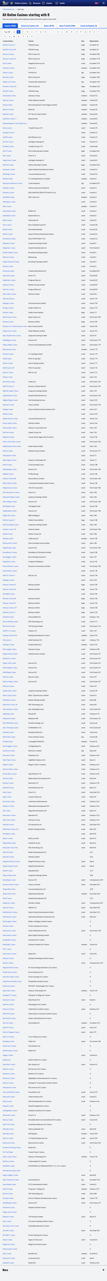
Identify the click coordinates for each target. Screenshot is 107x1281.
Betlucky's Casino (9, 658)
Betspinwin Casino (9, 1087)
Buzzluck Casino (9, 1000)
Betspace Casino (9, 1074)
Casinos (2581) (10, 25)
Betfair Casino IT (9, 520)
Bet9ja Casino (8, 179)
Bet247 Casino (8, 1027)
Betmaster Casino (9, 815)
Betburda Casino (9, 986)
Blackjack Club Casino (11, 1226)
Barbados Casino (9, 169)
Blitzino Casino (8, 354)
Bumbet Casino (8, 732)
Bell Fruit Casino (9, 1124)
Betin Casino (7, 220)
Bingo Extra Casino (10, 331)
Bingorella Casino (9, 889)
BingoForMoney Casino (11, 861)
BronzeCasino (8, 778)
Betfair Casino (8, 312)
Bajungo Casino (8, 303)
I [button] (49, 32)
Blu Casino (6, 811)
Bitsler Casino (8, 72)
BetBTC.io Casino (9, 631)
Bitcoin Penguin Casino (11, 1032)
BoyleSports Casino (10, 552)
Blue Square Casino (10, 935)
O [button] (76, 32)
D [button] (27, 32)
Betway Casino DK (9, 589)
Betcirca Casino (8, 1037)
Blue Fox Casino (8, 289)
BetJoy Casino (8, 1120)
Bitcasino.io (7, 640)
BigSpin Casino (8, 474)
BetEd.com (7, 1060)
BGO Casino (7, 151)
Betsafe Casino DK (9, 86)
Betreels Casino (8, 857)
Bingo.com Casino (9, 82)
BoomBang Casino (9, 1184)
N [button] (71, 32)
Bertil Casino (7, 465)
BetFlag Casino (8, 1134)
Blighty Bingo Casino (10, 400)
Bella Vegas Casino (9, 460)
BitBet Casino (8, 414)
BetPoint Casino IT (10, 119)
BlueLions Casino (9, 1258)
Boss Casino (7, 225)
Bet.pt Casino (8, 105)
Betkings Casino (9, 1041)
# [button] (31, 36)
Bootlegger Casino (9, 557)
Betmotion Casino (9, 931)
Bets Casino (7, 1221)
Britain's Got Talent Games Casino (15, 326)
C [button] (23, 32)
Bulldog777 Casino (10, 995)
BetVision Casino (9, 626)
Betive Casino (8, 451)
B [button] (18, 32)
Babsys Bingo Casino (10, 681)
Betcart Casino (8, 907)
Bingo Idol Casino (9, 515)
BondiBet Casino (9, 594)
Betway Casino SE (9, 585)
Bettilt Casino (8, 871)
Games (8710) (49, 25)
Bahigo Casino (8, 409)
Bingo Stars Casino (9, 160)
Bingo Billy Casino (9, 843)
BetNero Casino (8, 188)
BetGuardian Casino (10, 1249)
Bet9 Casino (7, 898)
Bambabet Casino (9, 211)
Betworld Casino (9, 1097)
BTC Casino (7, 949)
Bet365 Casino (8, 91)
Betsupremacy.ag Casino (11, 1170)
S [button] (94, 32)
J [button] (53, 32)
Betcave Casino (8, 1009)
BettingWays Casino (10, 1110)
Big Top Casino (8, 100)
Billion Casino (8, 234)
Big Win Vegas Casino (10, 391)
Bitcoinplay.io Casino (10, 709)
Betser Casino (8, 363)
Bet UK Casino (8, 142)
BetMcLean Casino (10, 317)
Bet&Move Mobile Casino (12, 981)
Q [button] (85, 32)
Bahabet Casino (8, 1263)
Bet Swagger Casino (10, 746)
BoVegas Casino (8, 645)
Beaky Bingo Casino (10, 345)
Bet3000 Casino (8, 197)
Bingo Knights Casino (10, 1175)
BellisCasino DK (8, 368)
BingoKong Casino (9, 548)
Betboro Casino (8, 806)
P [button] (81, 32)
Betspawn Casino (9, 718)
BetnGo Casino (8, 1069)
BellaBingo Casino (9, 340)
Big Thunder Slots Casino (12, 335)
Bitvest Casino (8, 266)
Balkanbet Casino (9, 216)
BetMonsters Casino (10, 1050)
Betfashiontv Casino (10, 912)
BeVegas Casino (8, 580)
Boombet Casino (9, 801)
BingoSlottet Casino (10, 395)
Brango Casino (8, 308)
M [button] (67, 32)
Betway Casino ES (9, 603)
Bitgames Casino (9, 903)
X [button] (18, 36)
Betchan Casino (8, 824)
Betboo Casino (8, 1083)
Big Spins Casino (9, 243)
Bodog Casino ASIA (10, 635)
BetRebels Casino (9, 700)
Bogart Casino (8, 764)
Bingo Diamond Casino (11, 262)
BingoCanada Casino (10, 866)
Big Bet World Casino (10, 967)
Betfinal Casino (8, 788)
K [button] (58, 32)
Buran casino (7, 128)
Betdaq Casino (8, 538)
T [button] (98, 32)
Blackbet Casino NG (10, 848)
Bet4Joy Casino (8, 1161)
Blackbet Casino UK (10, 705)
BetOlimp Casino (9, 382)
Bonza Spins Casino (10, 774)
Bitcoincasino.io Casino (11, 492)
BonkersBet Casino (10, 428)
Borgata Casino (8, 132)
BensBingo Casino (9, 880)
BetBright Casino (9, 944)
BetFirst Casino (8, 109)
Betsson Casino (8, 54)
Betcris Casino (8, 1138)
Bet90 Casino (8, 137)
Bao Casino (7, 156)
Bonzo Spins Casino (10, 423)
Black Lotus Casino (10, 1157)
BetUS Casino (8, 1189)
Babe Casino (7, 1101)
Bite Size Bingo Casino (11, 525)
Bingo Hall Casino (9, 894)
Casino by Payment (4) (88, 25)
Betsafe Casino (8, 77)
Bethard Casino (8, 285)
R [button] (90, 32)
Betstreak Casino (9, 1115)
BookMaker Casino (10, 571)
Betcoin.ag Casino (9, 349)
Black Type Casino (9, 695)
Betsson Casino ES (9, 59)
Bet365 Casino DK (9, 49)
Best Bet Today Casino (11, 977)
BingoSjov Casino (9, 248)
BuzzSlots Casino (9, 1064)
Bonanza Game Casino (11, 884)
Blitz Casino (7, 206)
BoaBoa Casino (8, 146)
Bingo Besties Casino (10, 418)
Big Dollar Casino (9, 991)
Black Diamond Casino (11, 1180)
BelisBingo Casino (9, 672)
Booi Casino (7, 63)
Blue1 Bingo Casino (10, 502)
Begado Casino (8, 1106)
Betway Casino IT (9, 612)
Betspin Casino (8, 114)
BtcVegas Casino (9, 834)
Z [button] (27, 36)
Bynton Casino (8, 963)
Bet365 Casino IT (9, 45)
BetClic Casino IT (9, 575)
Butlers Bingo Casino (10, 252)
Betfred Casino (8, 165)
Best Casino (7, 1253)
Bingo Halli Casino (9, 663)
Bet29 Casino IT (9, 386)
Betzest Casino (8, 783)
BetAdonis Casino (9, 239)
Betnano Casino (8, 405)
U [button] (4, 36)
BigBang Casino (8, 714)
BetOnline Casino (9, 737)
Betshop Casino (8, 192)
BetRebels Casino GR (10, 829)
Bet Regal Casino (9, 506)
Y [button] (23, 36)
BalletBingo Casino (10, 1203)
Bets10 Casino (8, 852)
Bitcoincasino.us (9, 299)
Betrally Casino (8, 1129)
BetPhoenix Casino (9, 917)
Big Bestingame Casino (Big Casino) (16, 123)
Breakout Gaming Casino (12, 1147)
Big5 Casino (7, 797)
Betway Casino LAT (10, 608)
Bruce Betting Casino (10, 621)
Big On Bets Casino (10, 483)
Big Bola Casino (8, 437)
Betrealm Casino (9, 755)
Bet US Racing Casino (10, 728)
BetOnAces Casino (9, 954)
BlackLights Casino (10, 921)
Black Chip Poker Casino (12, 442)
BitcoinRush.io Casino (10, 566)
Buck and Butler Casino (11, 1092)
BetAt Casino (7, 229)
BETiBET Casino (9, 1235)
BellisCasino (7, 359)
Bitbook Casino (8, 257)
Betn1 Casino (7, 1240)
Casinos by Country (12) (30, 25)
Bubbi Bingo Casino (10, 668)
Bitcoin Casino (8, 677)
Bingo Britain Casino (10, 654)
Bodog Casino (8, 741)
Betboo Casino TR (9, 529)
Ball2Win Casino (9, 1166)
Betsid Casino (8, 1194)
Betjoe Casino (8, 534)
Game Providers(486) (67, 25)
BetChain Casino (9, 275)
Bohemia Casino (8, 271)
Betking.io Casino (9, 202)
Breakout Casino (9, 1207)
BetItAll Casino (8, 617)
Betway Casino (8, 322)
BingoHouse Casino (10, 488)
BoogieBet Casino (9, 940)
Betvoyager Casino (10, 649)
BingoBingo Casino (10, 469)
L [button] (62, 32)
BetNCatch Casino (9, 1046)
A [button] (14, 32)
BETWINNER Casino (10, 723)
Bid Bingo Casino (9, 174)
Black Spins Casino (9, 294)
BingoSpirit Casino (9, 455)
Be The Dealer (8, 1152)
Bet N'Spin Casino (9, 760)
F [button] (36, 32)
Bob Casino (7, 792)
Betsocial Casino (9, 1143)
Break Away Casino (10, 972)
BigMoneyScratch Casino (12, 446)
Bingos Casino (8, 1055)
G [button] (40, 32)
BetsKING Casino (9, 1018)
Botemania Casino (9, 96)
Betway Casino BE (9, 598)
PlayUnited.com (9, 9)
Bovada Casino (8, 1198)
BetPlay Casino (8, 958)
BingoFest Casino (9, 561)
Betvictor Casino (9, 751)
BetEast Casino (8, 1217)
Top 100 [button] (7, 32)
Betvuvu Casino (8, 1004)
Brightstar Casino (9, 280)
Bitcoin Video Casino (10, 769)
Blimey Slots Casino (10, 543)
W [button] (14, 36)
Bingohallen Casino (10, 511)
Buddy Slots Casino (10, 691)
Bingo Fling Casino (9, 875)
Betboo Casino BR (9, 478)
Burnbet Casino (8, 1230)
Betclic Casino (8, 372)
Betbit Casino (8, 377)
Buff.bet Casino (8, 432)
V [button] (9, 36)
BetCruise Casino (9, 820)
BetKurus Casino (9, 1078)
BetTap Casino (8, 926)
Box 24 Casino (8, 1023)
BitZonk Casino (8, 686)
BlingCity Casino (9, 1244)
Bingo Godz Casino (10, 1212)
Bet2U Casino (8, 838)
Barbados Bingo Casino (11, 497)
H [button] (45, 32)
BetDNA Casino (8, 1014)
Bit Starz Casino (8, 68)
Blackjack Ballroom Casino (12, 183)
